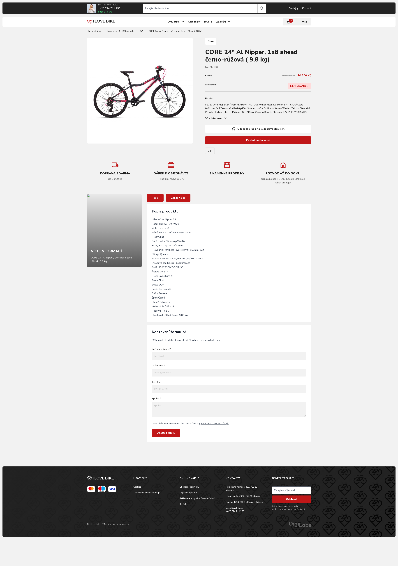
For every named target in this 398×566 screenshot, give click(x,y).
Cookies (137, 486)
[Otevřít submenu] (182, 21)
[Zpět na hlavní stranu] (106, 480)
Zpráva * (156, 398)
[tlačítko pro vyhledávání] (261, 8)
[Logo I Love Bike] (101, 21)
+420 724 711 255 (109, 8)
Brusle (208, 21)
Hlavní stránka (94, 31)
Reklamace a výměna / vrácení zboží (197, 498)
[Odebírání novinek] (291, 490)
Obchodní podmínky (189, 486)
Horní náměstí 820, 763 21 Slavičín (243, 496)
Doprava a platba (188, 492)
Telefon (156, 382)
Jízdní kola (112, 31)
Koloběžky (194, 21)
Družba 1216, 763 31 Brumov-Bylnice (244, 502)
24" (141, 31)
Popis (155, 198)
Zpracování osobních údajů (146, 492)
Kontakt (306, 8)
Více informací (213, 118)
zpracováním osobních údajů (214, 423)
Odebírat (291, 499)
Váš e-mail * (158, 365)
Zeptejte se (178, 198)
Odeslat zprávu (166, 433)
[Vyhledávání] (200, 8)
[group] (171, 171)
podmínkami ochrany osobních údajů (288, 509)
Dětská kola (128, 31)
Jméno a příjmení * (161, 349)
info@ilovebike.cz (234, 508)
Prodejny (293, 8)
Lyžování (221, 21)
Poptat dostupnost (258, 140)
